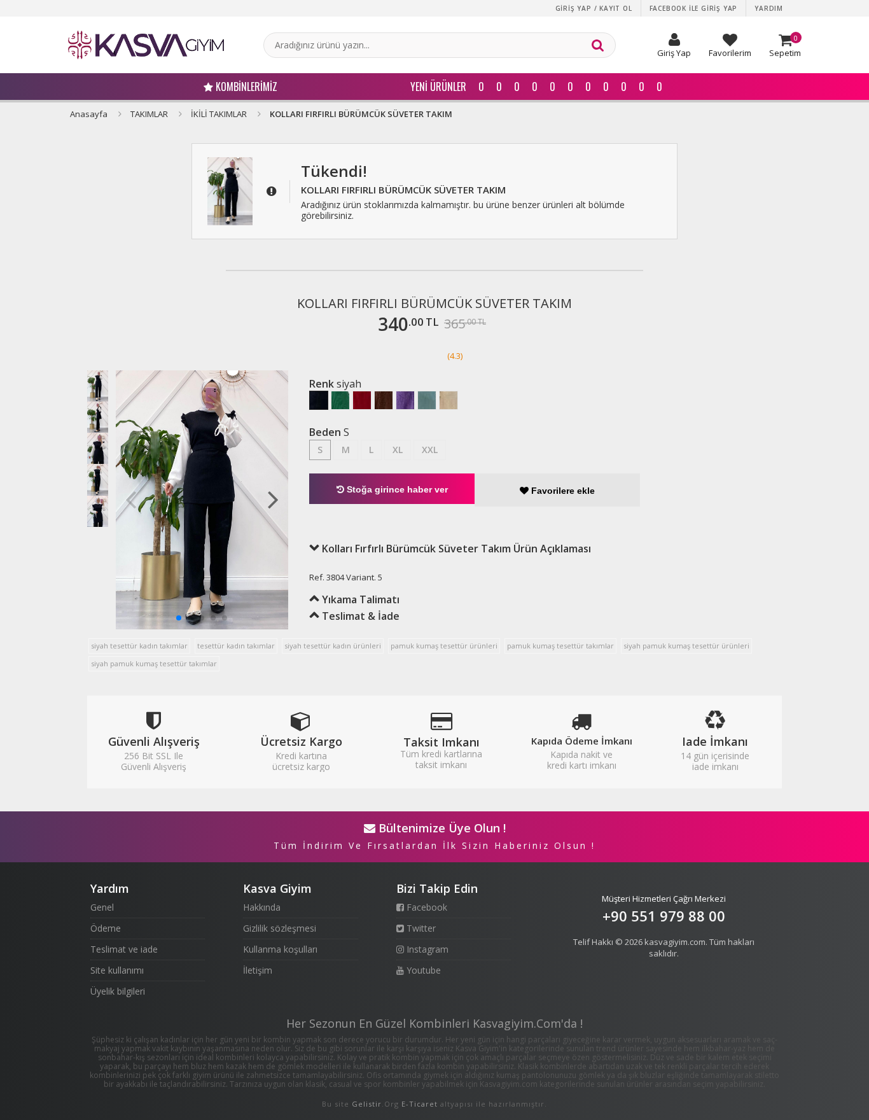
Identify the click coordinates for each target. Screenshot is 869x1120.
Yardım (768, 8)
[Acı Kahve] (383, 400)
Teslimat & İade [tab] (359, 616)
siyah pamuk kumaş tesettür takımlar (154, 663)
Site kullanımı (117, 970)
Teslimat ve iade (124, 949)
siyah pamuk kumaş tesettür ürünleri (686, 645)
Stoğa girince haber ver (396, 489)
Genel (102, 907)
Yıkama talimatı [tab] (359, 599)
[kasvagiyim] (146, 44)
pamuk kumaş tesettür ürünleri (444, 645)
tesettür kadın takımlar (236, 645)
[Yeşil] (340, 400)
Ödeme (105, 928)
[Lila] (405, 400)
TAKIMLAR (149, 114)
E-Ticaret (419, 1104)
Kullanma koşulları (280, 949)
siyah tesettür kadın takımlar (139, 645)
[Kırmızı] (362, 400)
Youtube (422, 970)
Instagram (426, 949)
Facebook (425, 907)
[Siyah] (318, 400)
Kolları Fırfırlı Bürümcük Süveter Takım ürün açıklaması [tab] (455, 549)
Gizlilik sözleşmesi (279, 928)
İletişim (257, 970)
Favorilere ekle (562, 491)
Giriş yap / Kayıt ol (593, 8)
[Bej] (448, 400)
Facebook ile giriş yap (694, 8)
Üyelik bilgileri (117, 991)
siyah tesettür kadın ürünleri (332, 645)
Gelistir (367, 1104)
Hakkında (262, 907)
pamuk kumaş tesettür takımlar (560, 645)
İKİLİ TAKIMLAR (219, 114)
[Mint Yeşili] (426, 400)
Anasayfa (89, 114)
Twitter (420, 928)
